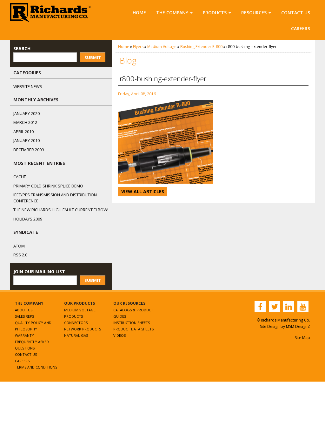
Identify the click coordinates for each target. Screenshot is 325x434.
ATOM (19, 246)
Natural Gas (76, 335)
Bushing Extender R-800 (201, 46)
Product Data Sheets (133, 329)
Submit (92, 57)
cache (19, 177)
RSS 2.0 (20, 255)
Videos (119, 335)
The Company (172, 13)
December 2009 (28, 150)
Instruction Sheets (131, 322)
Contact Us (295, 13)
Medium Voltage (161, 46)
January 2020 (26, 113)
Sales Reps (24, 316)
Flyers (138, 46)
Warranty (24, 335)
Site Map (302, 337)
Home (139, 13)
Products (215, 13)
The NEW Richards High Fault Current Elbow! (60, 210)
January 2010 (26, 140)
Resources (254, 13)
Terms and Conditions (36, 367)
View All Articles (142, 191)
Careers (300, 28)
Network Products (82, 329)
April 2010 (23, 131)
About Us (23, 310)
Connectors (76, 322)
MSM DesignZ (298, 326)
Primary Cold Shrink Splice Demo (48, 186)
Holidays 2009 (27, 219)
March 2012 (25, 122)
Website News (27, 86)
